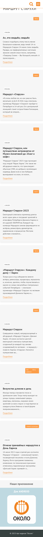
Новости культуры (32, 426)
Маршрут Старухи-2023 (16, 210)
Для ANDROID (21, 491)
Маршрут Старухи (12, 329)
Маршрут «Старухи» (14, 94)
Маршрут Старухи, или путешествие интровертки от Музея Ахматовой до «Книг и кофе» (19, 152)
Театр (36, 19)
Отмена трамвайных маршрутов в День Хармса (21, 447)
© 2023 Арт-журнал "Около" (21, 533)
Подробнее (7, 62)
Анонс (36, 75)
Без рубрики (29, 371)
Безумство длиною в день (17, 388)
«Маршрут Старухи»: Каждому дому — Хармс (19, 271)
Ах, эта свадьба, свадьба (16, 37)
